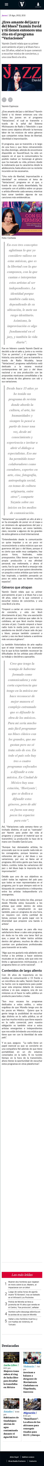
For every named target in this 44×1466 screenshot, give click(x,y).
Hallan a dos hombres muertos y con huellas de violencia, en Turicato (22, 1322)
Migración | (30, 1412)
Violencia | (29, 1366)
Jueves (4, 15)
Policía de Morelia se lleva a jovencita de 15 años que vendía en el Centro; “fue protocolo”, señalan (24, 1305)
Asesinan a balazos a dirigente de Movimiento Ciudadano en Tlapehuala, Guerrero (30, 1382)
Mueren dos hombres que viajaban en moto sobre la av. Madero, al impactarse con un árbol (23, 1285)
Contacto (33, 1461)
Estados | (9, 1411)
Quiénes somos (28, 1457)
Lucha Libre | (11, 1365)
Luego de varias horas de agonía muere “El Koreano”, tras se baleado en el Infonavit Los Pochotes (24, 1295)
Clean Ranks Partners (17, 1461)
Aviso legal (14, 1457)
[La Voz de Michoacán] (22, 3)
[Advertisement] (22, 1165)
